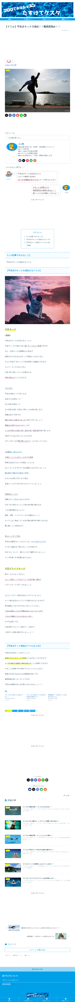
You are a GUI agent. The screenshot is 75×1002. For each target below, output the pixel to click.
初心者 (27, 710)
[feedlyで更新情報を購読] (31, 160)
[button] (25, 115)
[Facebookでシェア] (10, 115)
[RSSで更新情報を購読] (34, 160)
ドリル (8, 710)
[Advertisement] (37, 44)
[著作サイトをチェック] (20, 160)
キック (15, 710)
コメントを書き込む (37, 950)
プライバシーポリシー (10, 980)
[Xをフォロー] (23, 160)
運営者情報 (6, 984)
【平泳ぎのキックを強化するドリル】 (38, 239)
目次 (34, 232)
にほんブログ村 (10, 65)
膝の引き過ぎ (18, 473)
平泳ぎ (33, 710)
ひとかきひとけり (37, 542)
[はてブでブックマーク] (14, 115)
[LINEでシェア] (21, 115)
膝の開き (8, 473)
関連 (29, 245)
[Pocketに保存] (17, 115)
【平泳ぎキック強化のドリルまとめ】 (38, 242)
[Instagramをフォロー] (27, 160)
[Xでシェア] (6, 115)
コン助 (21, 144)
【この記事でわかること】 (34, 236)
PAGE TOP (38, 969)
